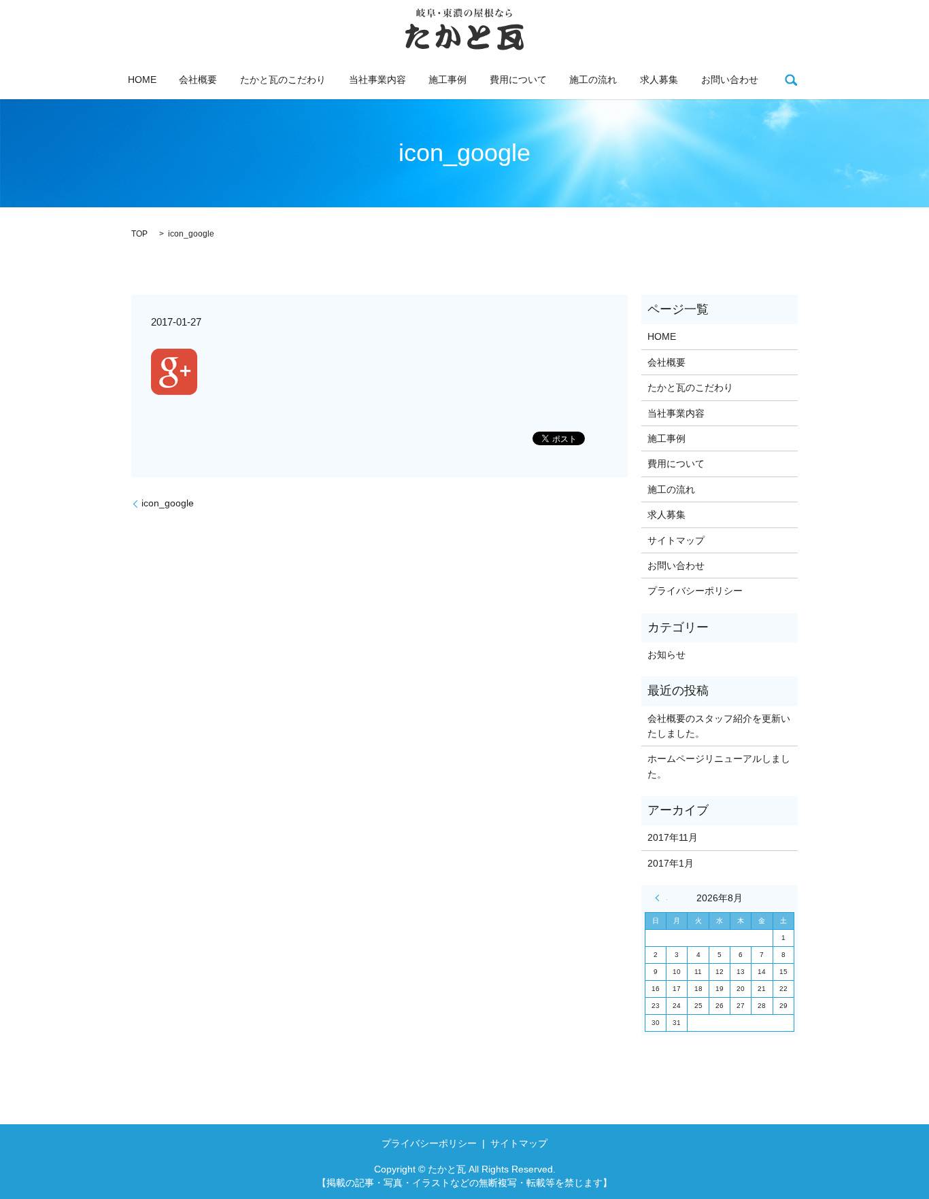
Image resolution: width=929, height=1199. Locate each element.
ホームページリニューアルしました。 (718, 766)
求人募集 (659, 79)
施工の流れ (593, 79)
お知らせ (666, 654)
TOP (139, 234)
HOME (142, 79)
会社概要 (198, 79)
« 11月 (661, 898)
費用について (518, 79)
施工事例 (447, 79)
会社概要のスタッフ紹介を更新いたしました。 (718, 726)
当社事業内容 (377, 79)
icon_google (167, 503)
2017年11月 (672, 837)
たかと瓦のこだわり (283, 79)
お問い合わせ (729, 79)
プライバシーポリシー (695, 590)
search (791, 79)
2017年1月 (670, 863)
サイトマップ (676, 540)
